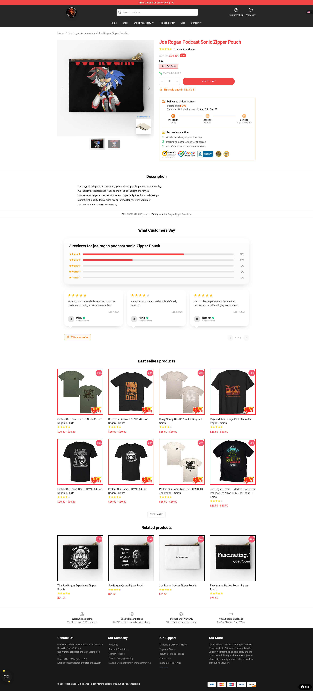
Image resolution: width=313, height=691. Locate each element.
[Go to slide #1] (97, 144)
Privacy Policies (117, 654)
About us (113, 644)
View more (156, 514)
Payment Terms (167, 649)
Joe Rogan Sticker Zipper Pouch (177, 585)
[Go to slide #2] (114, 144)
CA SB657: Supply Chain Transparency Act (130, 663)
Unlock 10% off (6, 676)
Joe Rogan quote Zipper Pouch (126, 585)
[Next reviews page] (246, 338)
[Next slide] (148, 88)
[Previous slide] (62, 88)
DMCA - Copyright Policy (121, 658)
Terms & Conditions (118, 649)
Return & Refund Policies (171, 654)
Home (60, 33)
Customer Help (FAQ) (170, 663)
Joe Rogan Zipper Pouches (113, 33)
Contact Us (165, 658)
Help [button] (307, 687)
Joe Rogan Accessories (81, 33)
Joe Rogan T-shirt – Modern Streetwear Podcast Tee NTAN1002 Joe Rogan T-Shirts (232, 493)
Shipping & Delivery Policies (173, 644)
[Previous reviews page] (230, 338)
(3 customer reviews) (184, 49)
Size (161, 61)
